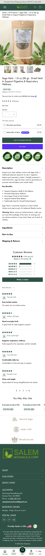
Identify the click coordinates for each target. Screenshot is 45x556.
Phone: (11, 498)
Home (4, 12)
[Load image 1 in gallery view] (7, 69)
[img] (7, 294)
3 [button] (23, 390)
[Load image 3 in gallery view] (22, 69)
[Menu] (4, 7)
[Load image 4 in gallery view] (30, 69)
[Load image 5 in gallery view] (37, 69)
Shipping (4, 92)
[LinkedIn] (14, 519)
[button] (35, 7)
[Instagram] (4, 519)
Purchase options (8, 120)
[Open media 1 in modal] (22, 42)
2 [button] (19, 390)
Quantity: (5, 110)
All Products (13, 12)
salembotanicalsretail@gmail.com (14, 502)
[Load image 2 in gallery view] (15, 69)
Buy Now (22, 147)
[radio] (4, 125)
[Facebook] (9, 519)
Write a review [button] (23, 279)
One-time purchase (14, 125)
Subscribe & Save (18, 132)
